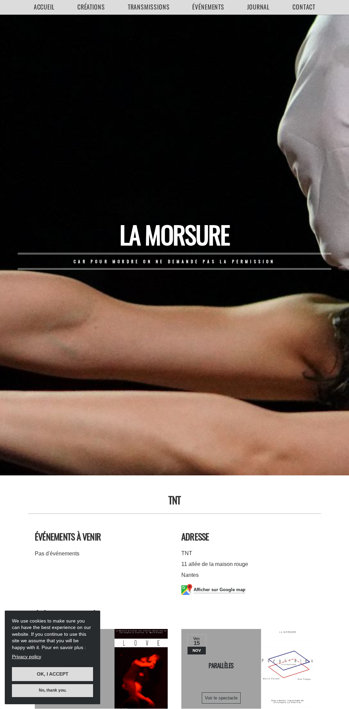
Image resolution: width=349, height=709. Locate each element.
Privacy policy (26, 656)
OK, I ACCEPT (53, 674)
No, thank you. (52, 690)
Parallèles (221, 665)
